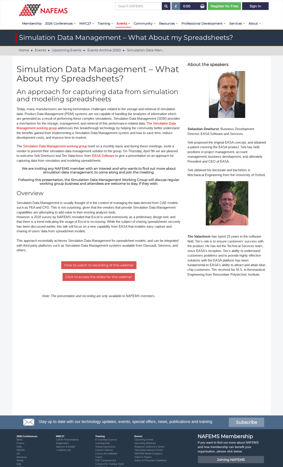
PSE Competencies (105, 460)
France (20, 443)
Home (24, 50)
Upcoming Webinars (145, 443)
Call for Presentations (67, 439)
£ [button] (177, 7)
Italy (19, 464)
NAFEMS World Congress (148, 453)
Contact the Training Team (109, 464)
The (150, 123)
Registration (62, 443)
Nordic (20, 460)
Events (122, 23)
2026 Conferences (59, 23)
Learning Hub (102, 443)
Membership (32, 23)
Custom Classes (104, 450)
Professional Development (203, 23)
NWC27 (85, 23)
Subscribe (246, 422)
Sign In (255, 6)
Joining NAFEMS (231, 459)
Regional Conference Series (149, 446)
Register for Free (224, 6)
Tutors (98, 457)
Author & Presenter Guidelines (150, 460)
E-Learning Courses (106, 439)
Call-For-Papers (143, 457)
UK (18, 453)
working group (47, 128)
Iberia (20, 439)
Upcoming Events (66, 50)
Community (143, 23)
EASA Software (103, 156)
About (254, 23)
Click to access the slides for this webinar (98, 277)
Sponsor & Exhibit (65, 446)
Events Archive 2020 (104, 50)
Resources (167, 23)
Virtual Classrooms (105, 446)
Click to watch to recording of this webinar (99, 265)
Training (104, 23)
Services (236, 23)
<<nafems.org (63, 450)
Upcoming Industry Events (148, 450)
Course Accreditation (106, 453)
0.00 (186, 6)
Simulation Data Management (44, 146)
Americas (22, 457)
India (19, 446)
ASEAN (21, 450)
